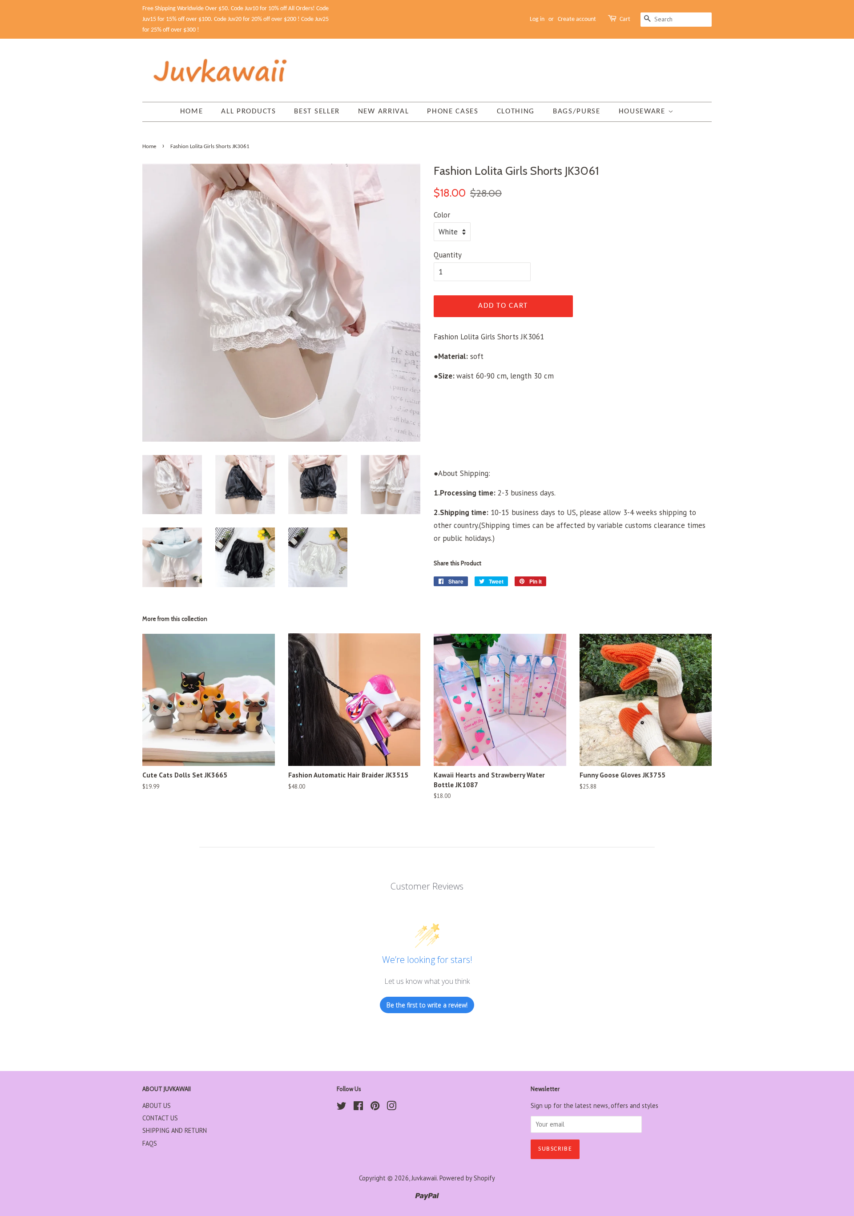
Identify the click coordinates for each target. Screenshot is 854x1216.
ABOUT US (156, 1105)
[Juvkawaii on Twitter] (341, 1107)
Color (442, 215)
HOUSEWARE (643, 111)
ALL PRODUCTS (248, 111)
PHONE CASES (453, 111)
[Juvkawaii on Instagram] (391, 1107)
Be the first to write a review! (427, 1005)
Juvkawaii (424, 1178)
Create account (577, 19)
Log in (537, 19)
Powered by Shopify (467, 1178)
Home (191, 111)
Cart (625, 19)
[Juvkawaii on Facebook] (358, 1107)
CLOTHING (516, 111)
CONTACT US (160, 1118)
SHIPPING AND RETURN (174, 1130)
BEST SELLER (317, 111)
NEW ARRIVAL (383, 111)
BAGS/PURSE (576, 111)
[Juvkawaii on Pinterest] (375, 1107)
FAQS (149, 1143)
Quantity (448, 255)
